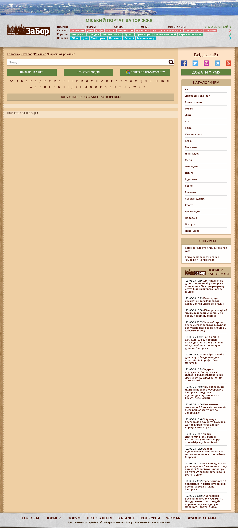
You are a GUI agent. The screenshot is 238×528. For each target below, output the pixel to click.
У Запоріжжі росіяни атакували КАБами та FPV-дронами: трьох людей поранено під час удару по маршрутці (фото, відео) (204, 501)
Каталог (26, 54)
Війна (75, 38)
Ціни (85, 38)
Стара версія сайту (218, 27)
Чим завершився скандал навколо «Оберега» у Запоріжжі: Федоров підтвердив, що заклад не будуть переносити (205, 392)
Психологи (142, 30)
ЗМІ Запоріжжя (111, 34)
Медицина (191, 166)
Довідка (94, 34)
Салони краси (193, 30)
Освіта (189, 172)
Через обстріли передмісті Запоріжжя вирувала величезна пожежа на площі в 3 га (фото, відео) (206, 326)
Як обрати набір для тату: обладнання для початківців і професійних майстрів (204, 358)
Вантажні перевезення (167, 30)
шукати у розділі (88, 72)
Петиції (129, 38)
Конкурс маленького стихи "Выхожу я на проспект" (202, 258)
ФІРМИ (145, 27)
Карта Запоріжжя (190, 34)
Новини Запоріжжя (218, 272)
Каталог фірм (206, 82)
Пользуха (115, 38)
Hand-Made (192, 230)
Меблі (189, 160)
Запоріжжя (78, 34)
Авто (188, 89)
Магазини (191, 147)
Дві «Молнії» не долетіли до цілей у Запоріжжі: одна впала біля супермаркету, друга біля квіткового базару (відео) (205, 286)
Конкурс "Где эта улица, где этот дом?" (206, 249)
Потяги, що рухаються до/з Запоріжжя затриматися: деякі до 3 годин (204, 301)
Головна (13, 54)
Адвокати (77, 30)
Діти (90, 30)
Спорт (189, 205)
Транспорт (143, 34)
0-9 (11, 81)
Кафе (99, 30)
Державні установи (197, 95)
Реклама (40, 54)
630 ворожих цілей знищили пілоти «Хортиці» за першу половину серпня (206, 312)
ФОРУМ (91, 27)
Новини (53, 518)
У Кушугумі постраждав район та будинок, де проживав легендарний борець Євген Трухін (205, 423)
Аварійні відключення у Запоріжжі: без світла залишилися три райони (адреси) (205, 453)
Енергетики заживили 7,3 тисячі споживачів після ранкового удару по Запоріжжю (205, 408)
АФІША (118, 27)
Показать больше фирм (22, 112)
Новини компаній (165, 34)
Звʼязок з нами (201, 518)
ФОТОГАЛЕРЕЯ (177, 27)
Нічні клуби (192, 153)
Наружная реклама (61, 54)
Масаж (110, 30)
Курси (188, 140)
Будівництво (193, 211)
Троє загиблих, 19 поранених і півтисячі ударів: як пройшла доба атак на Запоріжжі (205, 485)
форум (74, 518)
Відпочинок (192, 179)
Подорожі (191, 218)
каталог (126, 518)
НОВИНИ (62, 27)
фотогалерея (99, 518)
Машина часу (145, 38)
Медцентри (125, 30)
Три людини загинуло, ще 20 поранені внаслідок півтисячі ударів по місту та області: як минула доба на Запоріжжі (204, 342)
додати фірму (206, 72)
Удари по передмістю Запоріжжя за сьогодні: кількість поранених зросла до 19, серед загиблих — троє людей (205, 375)
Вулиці (129, 34)
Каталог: (62, 30)
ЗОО (187, 121)
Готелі (189, 108)
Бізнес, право (193, 102)
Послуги (211, 30)
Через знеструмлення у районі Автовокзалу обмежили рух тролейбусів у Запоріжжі (203, 438)
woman (173, 518)
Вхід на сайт (206, 54)
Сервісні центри (195, 198)
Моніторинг (98, 38)
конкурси (150, 518)
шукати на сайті (31, 72)
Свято (189, 185)
